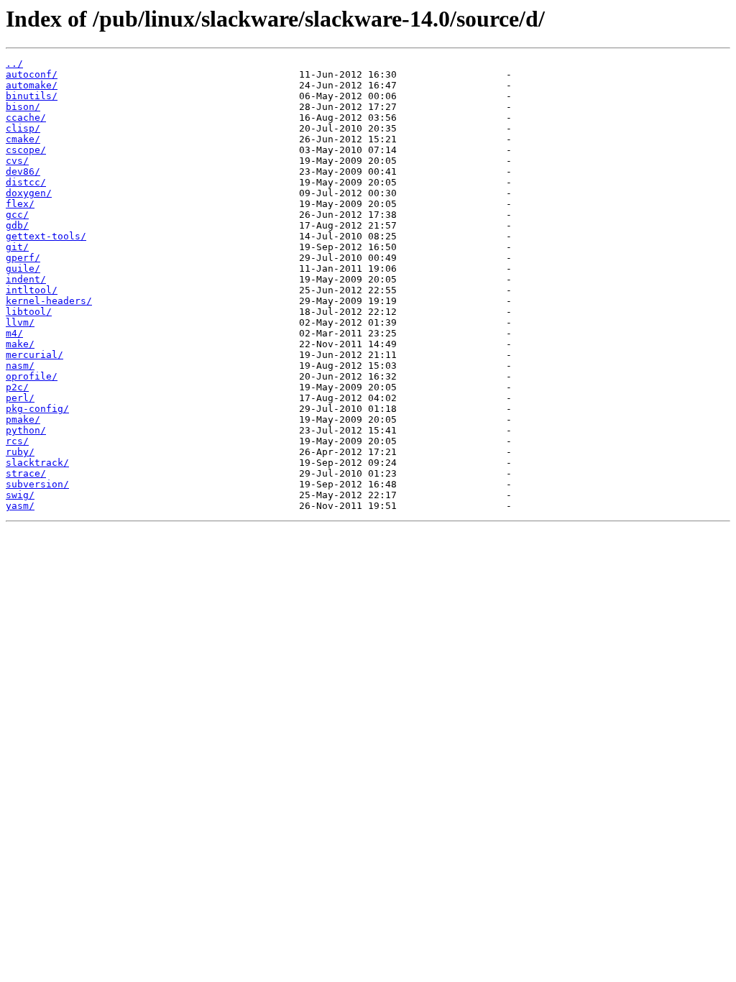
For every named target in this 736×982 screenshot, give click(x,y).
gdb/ (17, 225)
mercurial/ (34, 354)
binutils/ (32, 96)
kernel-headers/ (49, 300)
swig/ (20, 495)
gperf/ (23, 257)
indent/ (26, 279)
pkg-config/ (37, 408)
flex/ (20, 203)
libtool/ (29, 311)
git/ (17, 247)
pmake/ (23, 419)
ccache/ (26, 117)
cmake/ (23, 139)
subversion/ (37, 484)
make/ (20, 344)
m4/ (14, 333)
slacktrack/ (37, 462)
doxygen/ (29, 193)
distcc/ (26, 182)
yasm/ (20, 505)
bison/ (23, 106)
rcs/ (17, 441)
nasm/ (20, 365)
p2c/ (17, 387)
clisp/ (23, 128)
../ (14, 63)
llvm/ (20, 322)
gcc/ (17, 214)
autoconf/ (32, 74)
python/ (26, 430)
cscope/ (26, 149)
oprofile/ (32, 376)
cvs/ (17, 160)
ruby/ (20, 451)
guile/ (23, 268)
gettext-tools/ (46, 236)
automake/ (32, 85)
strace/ (26, 473)
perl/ (20, 398)
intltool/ (32, 290)
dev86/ (23, 171)
